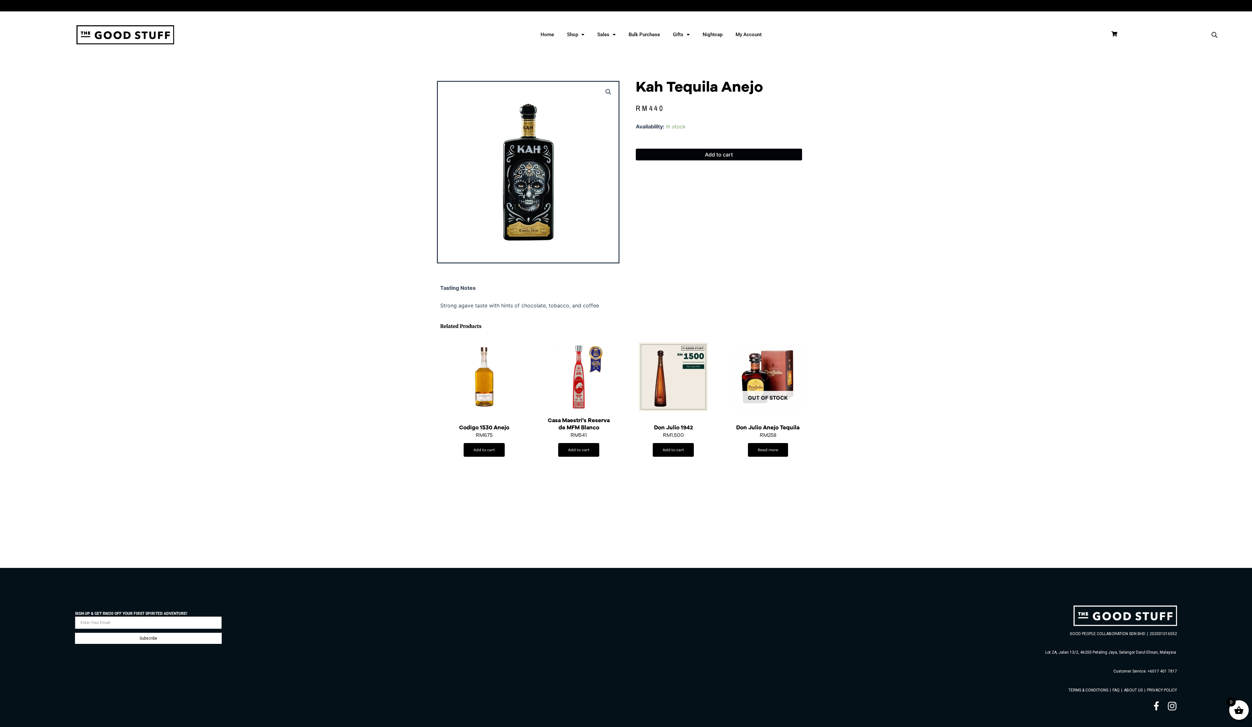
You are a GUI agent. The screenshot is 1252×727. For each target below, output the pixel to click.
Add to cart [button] (484, 450)
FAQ (1116, 690)
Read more (768, 450)
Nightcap (713, 34)
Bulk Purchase (644, 34)
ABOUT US (1133, 690)
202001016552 (1163, 633)
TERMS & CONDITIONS (1088, 690)
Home (547, 34)
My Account (749, 34)
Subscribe (148, 638)
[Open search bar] (1214, 34)
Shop (572, 34)
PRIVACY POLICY (1162, 690)
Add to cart (719, 154)
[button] (608, 92)
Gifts (678, 34)
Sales (603, 34)
